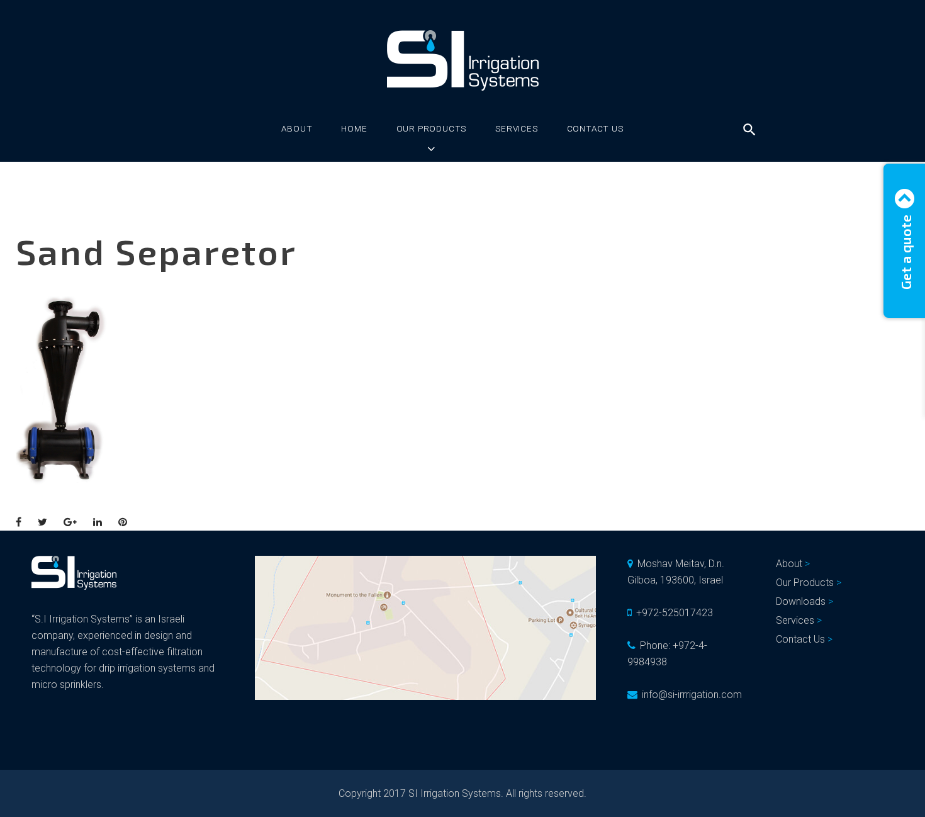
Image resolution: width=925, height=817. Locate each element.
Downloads (801, 601)
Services (516, 128)
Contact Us (595, 128)
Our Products (431, 128)
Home (354, 128)
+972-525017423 (674, 613)
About (296, 128)
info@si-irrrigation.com (692, 695)
